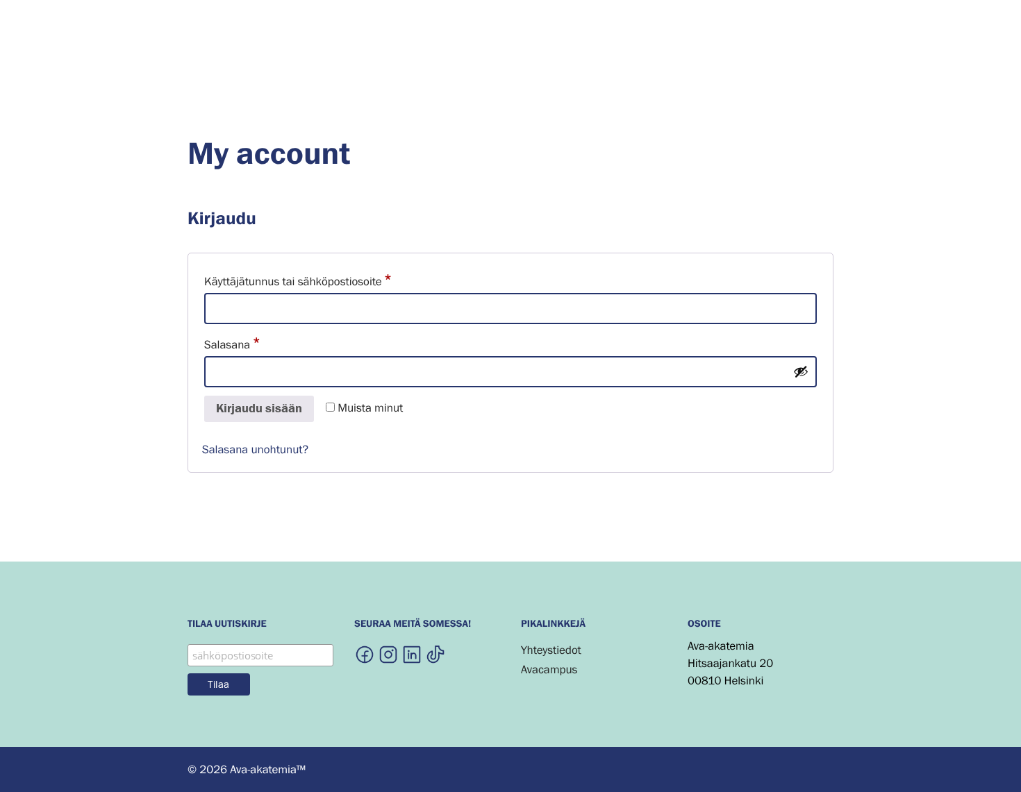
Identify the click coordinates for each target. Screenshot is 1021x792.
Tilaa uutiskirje (227, 625)
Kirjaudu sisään (259, 408)
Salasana (256, 344)
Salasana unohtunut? (255, 449)
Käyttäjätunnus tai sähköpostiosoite (322, 281)
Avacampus (549, 669)
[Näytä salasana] (800, 371)
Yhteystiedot (551, 650)
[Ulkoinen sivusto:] (364, 654)
